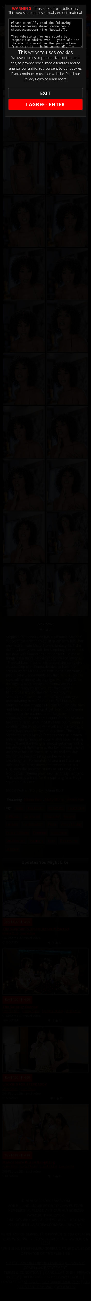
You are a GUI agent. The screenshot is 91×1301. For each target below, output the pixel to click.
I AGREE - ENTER (45, 104)
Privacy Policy (34, 79)
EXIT (45, 93)
